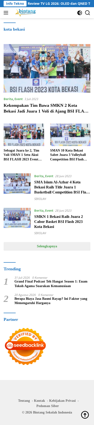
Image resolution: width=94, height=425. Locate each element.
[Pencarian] (87, 13)
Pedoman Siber (47, 406)
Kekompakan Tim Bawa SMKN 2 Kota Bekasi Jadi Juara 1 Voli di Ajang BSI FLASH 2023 (47, 111)
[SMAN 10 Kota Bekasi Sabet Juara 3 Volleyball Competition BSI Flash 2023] (70, 135)
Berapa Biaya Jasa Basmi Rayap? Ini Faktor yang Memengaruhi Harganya (50, 301)
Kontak (39, 400)
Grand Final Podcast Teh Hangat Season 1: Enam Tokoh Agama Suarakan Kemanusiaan (50, 284)
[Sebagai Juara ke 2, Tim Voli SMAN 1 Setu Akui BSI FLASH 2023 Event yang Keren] (24, 135)
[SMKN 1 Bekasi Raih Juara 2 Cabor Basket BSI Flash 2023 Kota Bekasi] (17, 221)
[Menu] (7, 13)
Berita (8, 99)
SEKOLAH (40, 199)
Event (18, 99)
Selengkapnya (47, 246)
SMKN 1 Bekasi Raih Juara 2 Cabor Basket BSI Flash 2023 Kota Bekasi (58, 222)
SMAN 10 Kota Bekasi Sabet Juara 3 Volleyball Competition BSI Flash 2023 (68, 155)
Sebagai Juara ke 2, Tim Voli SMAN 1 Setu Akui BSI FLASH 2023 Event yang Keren (21, 155)
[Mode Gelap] (79, 13)
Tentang (24, 400)
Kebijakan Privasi (62, 400)
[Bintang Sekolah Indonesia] (25, 13)
